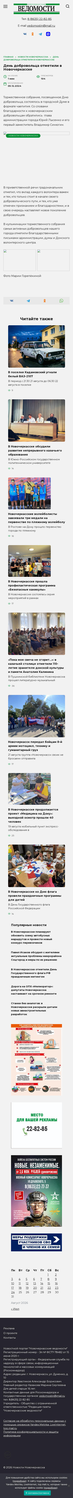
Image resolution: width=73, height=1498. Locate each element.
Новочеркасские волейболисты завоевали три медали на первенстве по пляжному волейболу (36, 518)
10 (12, 1283)
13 (34, 1283)
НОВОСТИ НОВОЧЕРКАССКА (23, 135)
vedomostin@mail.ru (41, 25)
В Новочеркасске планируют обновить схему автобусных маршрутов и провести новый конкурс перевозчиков (31, 937)
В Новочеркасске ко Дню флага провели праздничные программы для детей (34, 895)
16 (56, 1283)
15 (49, 1283)
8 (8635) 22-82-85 (40, 19)
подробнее (19, 1481)
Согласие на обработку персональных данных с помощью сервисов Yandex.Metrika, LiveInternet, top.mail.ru (34, 1424)
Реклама (8, 1328)
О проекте (10, 1333)
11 (20, 1283)
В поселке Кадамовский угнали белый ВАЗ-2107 (32, 374)
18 (20, 1287)
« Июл (15, 1309)
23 (56, 1287)
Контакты (9, 1337)
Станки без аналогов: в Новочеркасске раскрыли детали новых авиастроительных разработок (34, 1009)
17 (12, 1287)
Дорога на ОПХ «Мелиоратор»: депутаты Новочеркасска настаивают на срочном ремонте (34, 990)
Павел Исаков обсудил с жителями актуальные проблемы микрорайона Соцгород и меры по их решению (36, 956)
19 (27, 1287)
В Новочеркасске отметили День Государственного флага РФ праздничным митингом (34, 973)
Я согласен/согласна (37, 1493)
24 (13, 1292)
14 (41, 1283)
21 (41, 1287)
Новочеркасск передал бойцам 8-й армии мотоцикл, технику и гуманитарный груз (35, 746)
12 (27, 1283)
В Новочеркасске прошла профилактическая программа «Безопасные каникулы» (31, 585)
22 (49, 1287)
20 (35, 1287)
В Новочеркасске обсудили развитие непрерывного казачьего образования (35, 450)
